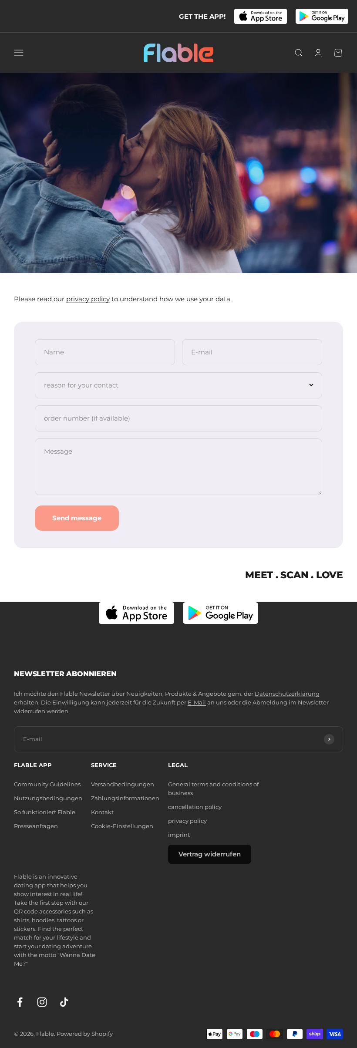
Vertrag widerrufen (209, 854)
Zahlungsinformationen (125, 798)
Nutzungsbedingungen (48, 798)
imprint (179, 835)
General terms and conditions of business (213, 788)
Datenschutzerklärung (287, 694)
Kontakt (102, 812)
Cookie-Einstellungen (122, 826)
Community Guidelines (47, 784)
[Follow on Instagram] (42, 1002)
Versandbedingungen (122, 784)
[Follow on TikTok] (64, 1002)
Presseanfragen (36, 826)
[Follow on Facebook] (20, 1002)
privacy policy (88, 299)
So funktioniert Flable (44, 812)
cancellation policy (195, 807)
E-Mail (197, 702)
